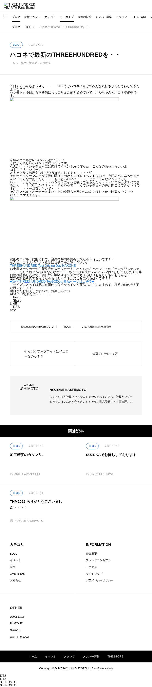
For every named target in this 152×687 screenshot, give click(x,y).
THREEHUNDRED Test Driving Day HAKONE (43, 265)
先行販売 (45, 62)
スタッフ (121, 16)
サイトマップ (94, 573)
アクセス (91, 567)
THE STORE (139, 16)
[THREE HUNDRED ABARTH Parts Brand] (22, 6)
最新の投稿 (84, 16)
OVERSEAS (17, 573)
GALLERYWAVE (20, 636)
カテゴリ (50, 16)
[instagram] (11, 668)
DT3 (16, 62)
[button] (6, 17)
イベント (15, 560)
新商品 (33, 62)
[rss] (39, 668)
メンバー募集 (103, 16)
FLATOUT (16, 623)
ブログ (16, 16)
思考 (24, 62)
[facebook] (22, 668)
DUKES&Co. (17, 616)
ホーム (33, 656)
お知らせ (15, 580)
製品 (12, 567)
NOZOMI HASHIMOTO (41, 326)
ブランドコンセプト (98, 560)
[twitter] (16, 668)
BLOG (67, 326)
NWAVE (14, 630)
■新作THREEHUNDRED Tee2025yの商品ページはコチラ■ (52, 281)
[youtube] (28, 668)
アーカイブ (67, 16)
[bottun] (146, 6)
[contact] (33, 668)
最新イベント (32, 16)
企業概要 (91, 553)
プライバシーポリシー (100, 580)
